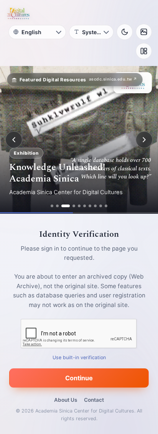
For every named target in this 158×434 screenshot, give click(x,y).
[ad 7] (90, 206)
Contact (94, 400)
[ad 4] (73, 206)
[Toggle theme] (125, 32)
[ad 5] (79, 206)
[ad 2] (57, 206)
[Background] (144, 32)
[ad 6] (84, 206)
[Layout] (144, 51)
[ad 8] (95, 206)
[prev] (13, 139)
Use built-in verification (79, 357)
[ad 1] (52, 206)
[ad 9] (100, 206)
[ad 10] (106, 206)
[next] (144, 139)
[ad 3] (65, 206)
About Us (65, 400)
